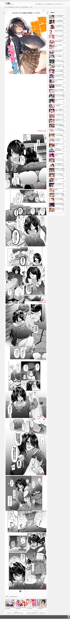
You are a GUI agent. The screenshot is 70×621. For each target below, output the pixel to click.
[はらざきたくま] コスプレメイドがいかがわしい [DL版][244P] (59, 160)
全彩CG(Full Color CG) (59, 4)
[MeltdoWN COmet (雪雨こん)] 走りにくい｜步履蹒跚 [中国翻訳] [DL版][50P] (59, 194)
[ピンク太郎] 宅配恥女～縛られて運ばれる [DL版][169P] (59, 22)
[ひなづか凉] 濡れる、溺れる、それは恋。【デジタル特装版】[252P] (59, 115)
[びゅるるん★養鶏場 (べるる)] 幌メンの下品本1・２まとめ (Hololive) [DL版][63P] (59, 110)
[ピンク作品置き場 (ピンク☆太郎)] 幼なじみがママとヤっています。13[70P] (59, 26)
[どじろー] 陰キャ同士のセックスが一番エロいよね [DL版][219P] (59, 185)
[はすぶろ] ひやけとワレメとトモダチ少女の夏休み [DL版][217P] (59, 135)
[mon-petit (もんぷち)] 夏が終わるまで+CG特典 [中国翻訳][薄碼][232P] (60, 96)
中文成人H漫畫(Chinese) (39, 4)
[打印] (43, 10)
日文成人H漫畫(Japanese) (49, 4)
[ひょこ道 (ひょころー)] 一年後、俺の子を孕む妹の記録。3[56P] (59, 61)
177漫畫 (7, 3)
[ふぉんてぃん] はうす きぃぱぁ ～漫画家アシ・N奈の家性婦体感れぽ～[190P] (59, 66)
